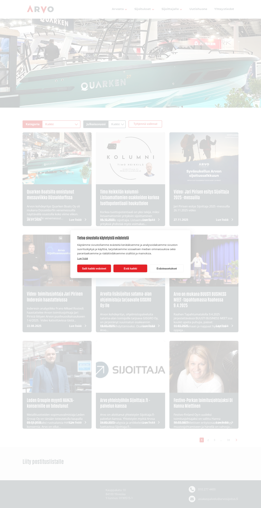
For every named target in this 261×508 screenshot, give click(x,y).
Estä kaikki (130, 268)
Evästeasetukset (167, 268)
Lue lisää (82, 258)
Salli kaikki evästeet (94, 268)
